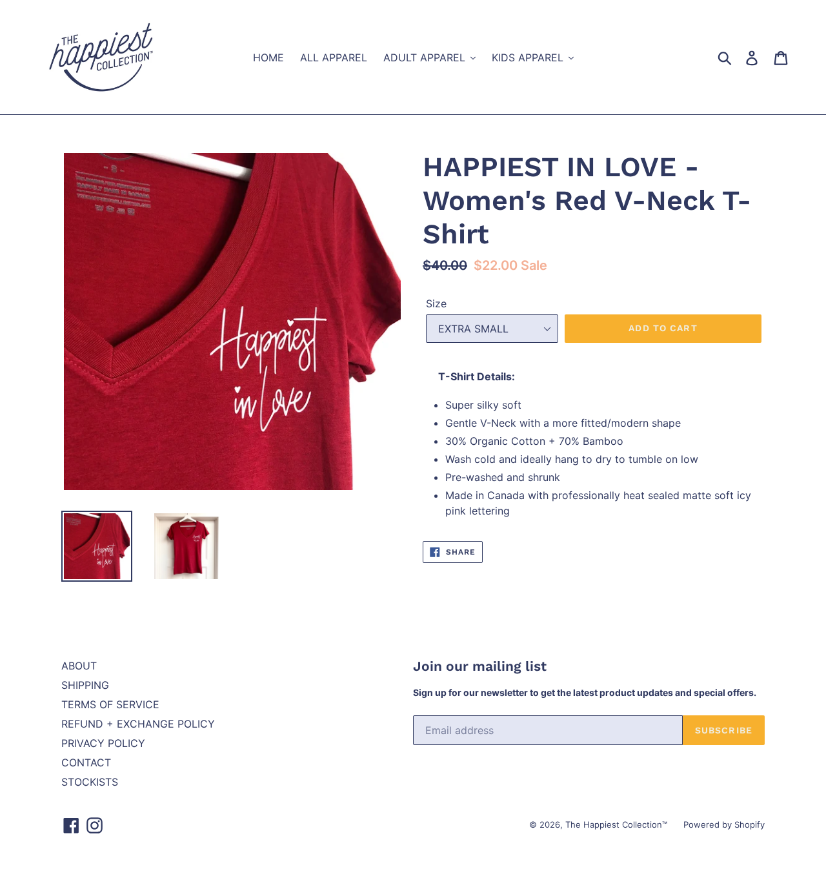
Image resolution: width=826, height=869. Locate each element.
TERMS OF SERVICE (110, 704)
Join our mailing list (480, 666)
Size (436, 303)
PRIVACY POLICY (103, 743)
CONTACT (86, 762)
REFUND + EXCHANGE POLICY (138, 723)
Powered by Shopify (724, 824)
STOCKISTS (89, 781)
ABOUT (79, 665)
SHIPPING (85, 685)
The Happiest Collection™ (616, 824)
